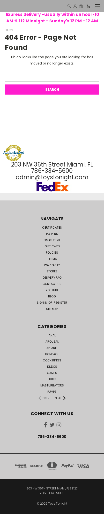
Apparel (52, 348)
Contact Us (52, 284)
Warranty (52, 265)
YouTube (52, 290)
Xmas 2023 (52, 240)
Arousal (52, 342)
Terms (52, 259)
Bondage (52, 354)
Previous (7, 509)
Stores (52, 271)
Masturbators (52, 385)
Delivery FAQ (52, 278)
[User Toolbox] (75, 6)
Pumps (52, 392)
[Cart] (88, 6)
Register (60, 303)
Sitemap (52, 309)
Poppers (52, 234)
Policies (52, 253)
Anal (52, 335)
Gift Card (52, 246)
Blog (52, 296)
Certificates (52, 227)
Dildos (52, 367)
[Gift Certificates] (81, 6)
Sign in (42, 303)
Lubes (52, 379)
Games (52, 373)
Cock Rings (52, 360)
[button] (52, 135)
